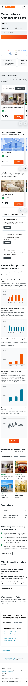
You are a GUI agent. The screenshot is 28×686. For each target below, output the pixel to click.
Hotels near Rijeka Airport (10, 638)
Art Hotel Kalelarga (7, 194)
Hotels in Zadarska (17, 658)
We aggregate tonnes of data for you (12, 678)
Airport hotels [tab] (7, 622)
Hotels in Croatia (8, 658)
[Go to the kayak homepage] (10, 7)
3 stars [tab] (16, 456)
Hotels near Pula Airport (10, 636)
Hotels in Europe (19, 656)
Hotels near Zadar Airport (10, 634)
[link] (7, 227)
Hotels (12, 656)
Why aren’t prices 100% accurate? (11, 681)
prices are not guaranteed (7, 671)
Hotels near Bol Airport (9, 640)
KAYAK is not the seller (8, 676)
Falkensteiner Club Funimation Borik (12, 107)
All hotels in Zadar (5, 650)
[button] (2, 7)
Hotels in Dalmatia (10, 659)
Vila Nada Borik (6, 152)
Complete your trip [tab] (18, 622)
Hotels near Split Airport (10, 631)
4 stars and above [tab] (7, 456)
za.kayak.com (6, 656)
